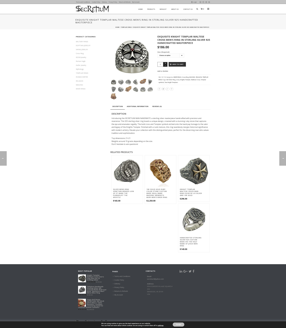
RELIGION (199, 77)
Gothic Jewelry (81, 65)
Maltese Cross (195, 80)
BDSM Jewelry (81, 57)
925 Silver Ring (170, 80)
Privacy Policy (119, 287)
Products (151, 9)
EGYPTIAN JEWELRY (83, 45)
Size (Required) (163, 52)
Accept (178, 324)
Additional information (137, 106)
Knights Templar (185, 80)
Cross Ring (185, 77)
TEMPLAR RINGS (126, 27)
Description (117, 106)
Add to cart (178, 64)
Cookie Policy (119, 280)
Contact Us (188, 9)
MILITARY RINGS (82, 41)
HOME (140, 9)
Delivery (117, 284)
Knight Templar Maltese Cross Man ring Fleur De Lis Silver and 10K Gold (191, 192)
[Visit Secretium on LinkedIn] (181, 272)
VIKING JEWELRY (82, 49)
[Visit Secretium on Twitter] (190, 272)
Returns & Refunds (121, 291)
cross (178, 80)
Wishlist (163, 9)
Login (195, 2)
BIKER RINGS (177, 77)
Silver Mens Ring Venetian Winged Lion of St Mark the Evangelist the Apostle (123, 193)
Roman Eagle (80, 61)
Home (117, 27)
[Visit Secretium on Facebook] (193, 272)
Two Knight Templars (171, 82)
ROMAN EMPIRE (82, 77)
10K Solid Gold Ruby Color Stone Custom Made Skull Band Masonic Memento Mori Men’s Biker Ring (156, 193)
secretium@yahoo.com (155, 279)
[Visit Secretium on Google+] (185, 272)
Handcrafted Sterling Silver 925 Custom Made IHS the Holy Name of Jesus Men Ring (190, 242)
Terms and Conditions (122, 276)
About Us (175, 9)
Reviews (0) (157, 106)
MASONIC (192, 77)
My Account (118, 295)
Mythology (80, 69)
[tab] (117, 106)
